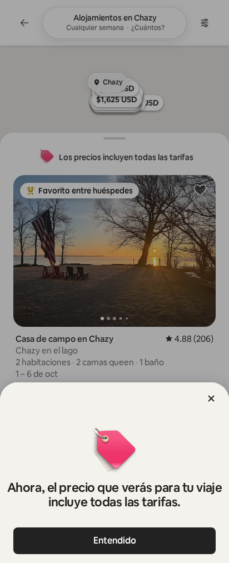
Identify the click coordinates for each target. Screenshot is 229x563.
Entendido (114, 540)
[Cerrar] (211, 398)
